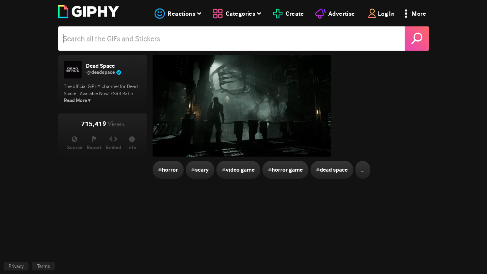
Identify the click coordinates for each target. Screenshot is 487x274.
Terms (43, 266)
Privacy (16, 266)
